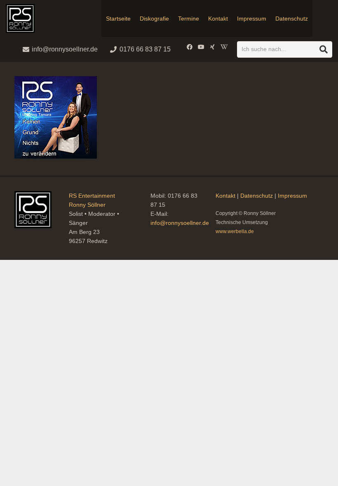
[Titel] (224, 47)
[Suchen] (323, 49)
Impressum (292, 195)
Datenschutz (256, 195)
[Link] (20, 18)
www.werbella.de (235, 231)
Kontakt (225, 195)
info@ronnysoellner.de (179, 223)
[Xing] (212, 47)
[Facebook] (189, 47)
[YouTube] (201, 47)
